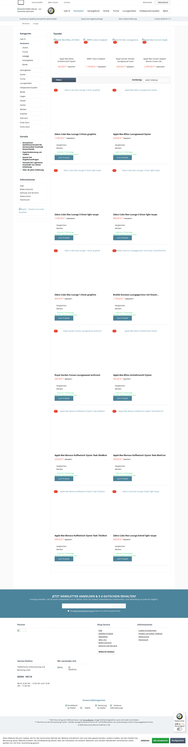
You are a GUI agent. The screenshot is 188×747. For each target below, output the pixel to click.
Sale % (23, 39)
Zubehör (23, 113)
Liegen (23, 96)
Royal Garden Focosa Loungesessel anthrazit (77, 375)
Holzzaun (24, 118)
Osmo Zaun (25, 127)
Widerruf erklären (106, 652)
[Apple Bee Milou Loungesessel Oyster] (140, 109)
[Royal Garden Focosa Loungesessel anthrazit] (81, 350)
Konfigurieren (178, 740)
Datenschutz (25, 196)
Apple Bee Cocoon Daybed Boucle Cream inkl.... (154, 60)
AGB (22, 186)
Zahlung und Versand (29, 193)
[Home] (60, 11)
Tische (25, 52)
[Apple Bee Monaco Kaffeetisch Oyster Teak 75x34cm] (81, 510)
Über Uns (102, 639)
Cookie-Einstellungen (148, 630)
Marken (23, 109)
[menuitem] (162, 2)
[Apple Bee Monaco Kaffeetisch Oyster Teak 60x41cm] (140, 430)
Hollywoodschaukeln (28, 87)
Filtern (58, 80)
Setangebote (27, 60)
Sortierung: (137, 80)
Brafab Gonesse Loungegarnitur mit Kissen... (136, 295)
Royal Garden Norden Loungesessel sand (125, 60)
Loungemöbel (26, 83)
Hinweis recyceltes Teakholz (150, 633)
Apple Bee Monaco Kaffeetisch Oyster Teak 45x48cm (81, 455)
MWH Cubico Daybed (96, 59)
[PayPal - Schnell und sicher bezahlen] (32, 211)
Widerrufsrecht (26, 189)
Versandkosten (88, 720)
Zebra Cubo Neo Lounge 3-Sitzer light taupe (77, 214)
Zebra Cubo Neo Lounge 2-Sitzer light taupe (135, 214)
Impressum (25, 199)
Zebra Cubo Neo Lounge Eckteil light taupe (134, 535)
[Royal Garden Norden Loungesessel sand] (125, 47)
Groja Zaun (24, 122)
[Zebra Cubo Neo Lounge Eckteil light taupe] (140, 510)
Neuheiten (24, 43)
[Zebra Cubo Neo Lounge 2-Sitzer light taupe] (140, 189)
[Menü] (183, 713)
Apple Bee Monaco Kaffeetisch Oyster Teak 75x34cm (81, 535)
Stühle (25, 47)
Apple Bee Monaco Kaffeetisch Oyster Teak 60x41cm (139, 455)
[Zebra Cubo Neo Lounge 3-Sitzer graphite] (81, 109)
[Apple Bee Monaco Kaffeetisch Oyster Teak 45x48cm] (81, 430)
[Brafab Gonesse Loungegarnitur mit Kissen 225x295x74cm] (140, 269)
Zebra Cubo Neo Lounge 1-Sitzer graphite (75, 295)
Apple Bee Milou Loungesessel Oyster (132, 134)
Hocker (23, 100)
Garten (23, 105)
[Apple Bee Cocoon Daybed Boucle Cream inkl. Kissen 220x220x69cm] (155, 47)
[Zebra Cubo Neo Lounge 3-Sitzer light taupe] (81, 189)
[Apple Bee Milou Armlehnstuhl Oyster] (66, 47)
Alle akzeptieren (160, 740)
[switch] (179, 729)
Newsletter (103, 636)
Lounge (25, 56)
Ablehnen (145, 740)
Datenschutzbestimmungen (83, 611)
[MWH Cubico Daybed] (96, 47)
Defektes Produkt (105, 633)
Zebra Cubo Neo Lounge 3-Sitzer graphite (75, 134)
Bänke (25, 64)
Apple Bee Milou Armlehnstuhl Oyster (67, 60)
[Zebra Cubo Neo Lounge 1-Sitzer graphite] (81, 269)
